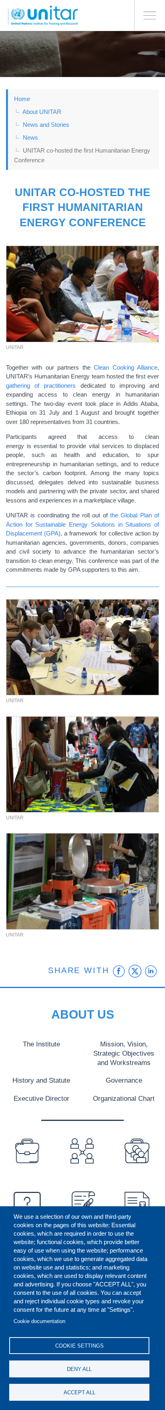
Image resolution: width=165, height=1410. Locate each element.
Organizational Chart (124, 1098)
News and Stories (46, 124)
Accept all (79, 1392)
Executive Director (41, 1098)
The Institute (41, 1044)
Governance (124, 1080)
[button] (82, 294)
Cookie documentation (39, 1321)
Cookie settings (79, 1346)
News (30, 137)
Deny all (79, 1369)
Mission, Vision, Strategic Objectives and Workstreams (123, 1053)
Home (22, 98)
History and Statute (41, 1080)
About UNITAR (41, 111)
